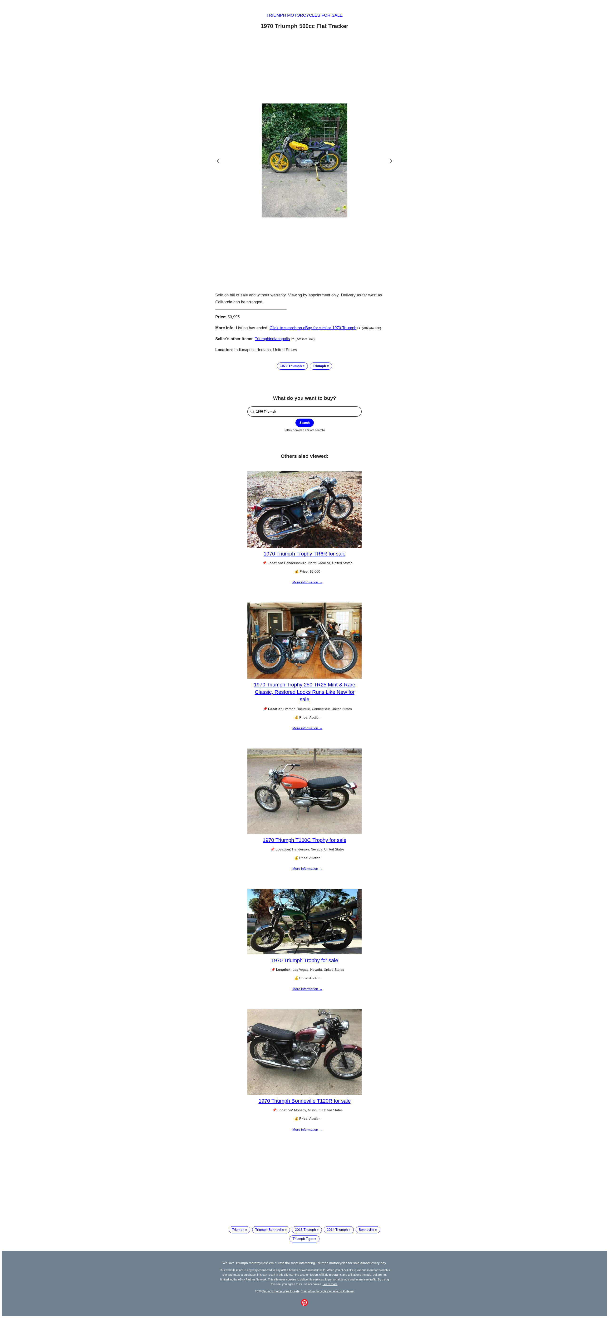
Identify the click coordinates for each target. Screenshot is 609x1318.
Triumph (319, 366)
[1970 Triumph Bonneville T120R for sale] (304, 1094)
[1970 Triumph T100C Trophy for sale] (304, 833)
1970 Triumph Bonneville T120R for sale (305, 1101)
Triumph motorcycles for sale (304, 15)
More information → (307, 582)
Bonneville (366, 1229)
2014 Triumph (337, 1229)
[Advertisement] (304, 67)
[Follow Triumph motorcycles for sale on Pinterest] (304, 1305)
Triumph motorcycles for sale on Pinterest (327, 1291)
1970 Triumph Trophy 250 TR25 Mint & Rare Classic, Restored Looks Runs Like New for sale (304, 692)
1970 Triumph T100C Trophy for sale (304, 840)
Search (305, 423)
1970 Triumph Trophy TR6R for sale (304, 554)
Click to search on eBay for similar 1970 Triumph (313, 328)
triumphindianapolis (272, 339)
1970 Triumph (291, 366)
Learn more (330, 1284)
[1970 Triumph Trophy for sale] (304, 953)
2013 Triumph (305, 1229)
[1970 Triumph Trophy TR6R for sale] (304, 546)
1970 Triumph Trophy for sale (304, 960)
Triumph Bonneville (269, 1229)
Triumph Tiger (303, 1239)
